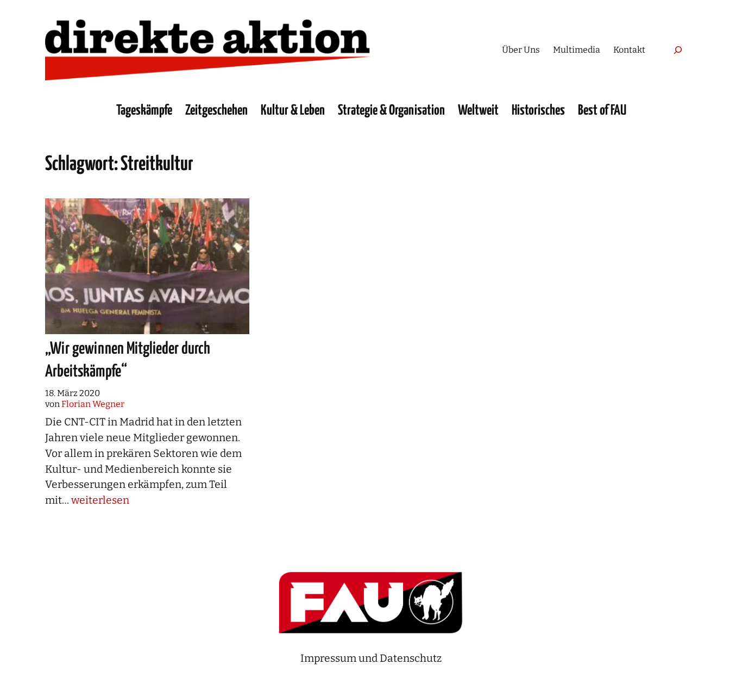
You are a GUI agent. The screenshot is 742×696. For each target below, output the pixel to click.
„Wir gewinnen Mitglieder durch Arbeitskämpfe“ (127, 360)
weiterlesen (100, 500)
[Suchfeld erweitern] (677, 49)
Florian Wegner (92, 404)
